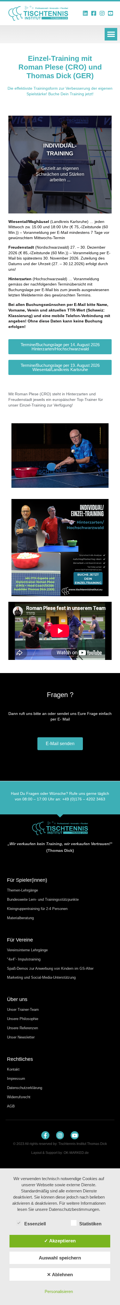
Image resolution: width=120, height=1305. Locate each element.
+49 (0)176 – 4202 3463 (83, 799)
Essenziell (35, 1223)
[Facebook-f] (45, 1135)
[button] (111, 34)
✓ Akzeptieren (60, 1240)
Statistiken (90, 1223)
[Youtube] (75, 1135)
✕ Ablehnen (60, 1274)
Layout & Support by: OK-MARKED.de (60, 1153)
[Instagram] (60, 1135)
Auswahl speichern (60, 1257)
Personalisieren (59, 1291)
